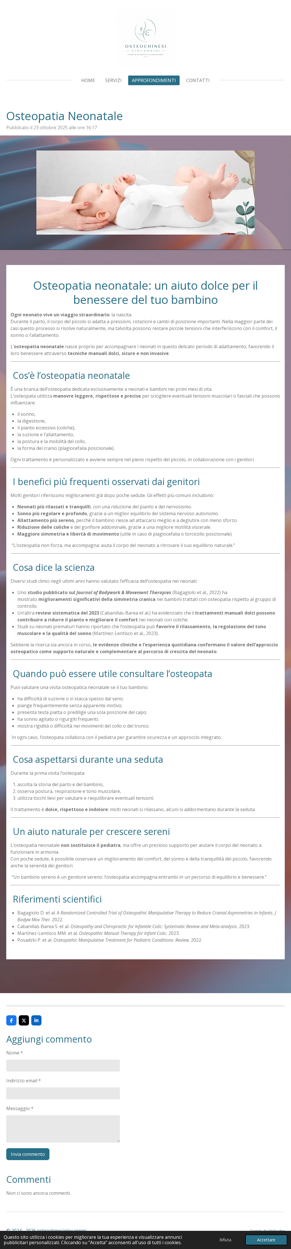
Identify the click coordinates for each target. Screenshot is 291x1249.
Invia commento (28, 1154)
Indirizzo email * (23, 1080)
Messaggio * (20, 1108)
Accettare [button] (266, 1239)
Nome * (14, 1053)
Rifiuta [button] (225, 1239)
